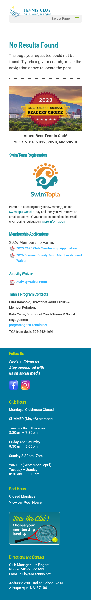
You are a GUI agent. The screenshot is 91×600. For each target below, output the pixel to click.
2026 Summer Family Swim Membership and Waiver (49, 257)
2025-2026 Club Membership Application (46, 248)
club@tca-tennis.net (35, 574)
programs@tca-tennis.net (28, 325)
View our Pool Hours (25, 502)
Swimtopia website (21, 212)
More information (53, 221)
